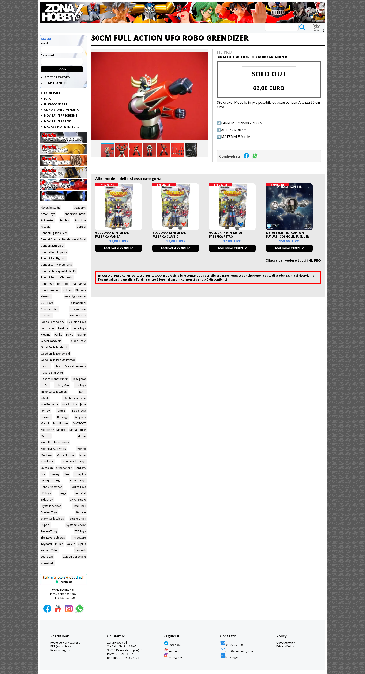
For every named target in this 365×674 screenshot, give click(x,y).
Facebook (175, 645)
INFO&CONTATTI (56, 104)
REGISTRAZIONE (56, 83)
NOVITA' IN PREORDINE (60, 115)
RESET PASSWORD (57, 77)
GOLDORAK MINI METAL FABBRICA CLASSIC (169, 234)
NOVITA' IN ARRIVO (57, 121)
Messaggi (231, 657)
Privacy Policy (285, 646)
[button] (204, 53)
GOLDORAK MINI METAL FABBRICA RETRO (226, 234)
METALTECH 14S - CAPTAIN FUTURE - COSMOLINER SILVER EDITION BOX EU (287, 236)
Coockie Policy (285, 642)
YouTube (174, 651)
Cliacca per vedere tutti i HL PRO (293, 260)
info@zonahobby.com (239, 651)
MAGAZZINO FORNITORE (61, 127)
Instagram (175, 657)
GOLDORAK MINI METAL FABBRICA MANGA (112, 234)
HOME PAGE (52, 93)
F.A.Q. (48, 98)
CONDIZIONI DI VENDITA (61, 110)
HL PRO (224, 52)
